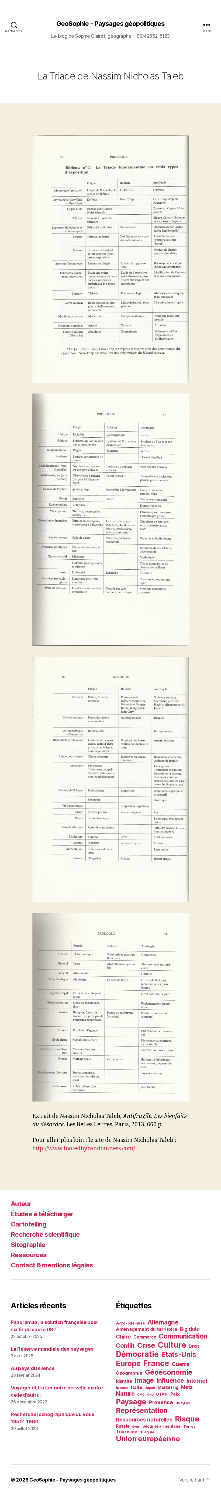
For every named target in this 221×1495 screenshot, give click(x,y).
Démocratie (137, 1354)
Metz (187, 1387)
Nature (125, 1393)
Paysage (131, 1401)
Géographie (129, 1373)
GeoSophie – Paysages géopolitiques (72, 1480)
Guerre (180, 1364)
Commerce (144, 1337)
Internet (197, 1380)
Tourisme (126, 1431)
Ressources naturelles (144, 1419)
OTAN (162, 1394)
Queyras (182, 1403)
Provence (161, 1402)
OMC (140, 1394)
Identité (124, 1381)
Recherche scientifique (45, 1234)
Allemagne (163, 1322)
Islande (122, 1388)
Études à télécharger (42, 1214)
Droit (194, 1346)
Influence (170, 1380)
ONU (150, 1394)
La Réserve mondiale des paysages (52, 1349)
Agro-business (130, 1323)
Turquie (147, 1432)
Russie (122, 1426)
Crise (146, 1345)
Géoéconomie (168, 1372)
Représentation (142, 1410)
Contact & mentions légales (52, 1265)
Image (144, 1380)
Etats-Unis (178, 1354)
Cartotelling (28, 1224)
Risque (187, 1418)
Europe (128, 1363)
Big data (190, 1329)
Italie (136, 1387)
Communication (183, 1336)
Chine (123, 1336)
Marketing (168, 1387)
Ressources (29, 1255)
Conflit (125, 1345)
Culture (172, 1345)
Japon (150, 1388)
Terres (189, 1426)
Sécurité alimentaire (161, 1426)
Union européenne (148, 1438)
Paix (175, 1394)
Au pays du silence (32, 1368)
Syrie (136, 1426)
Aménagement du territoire (146, 1329)
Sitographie (28, 1245)
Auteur (21, 1204)
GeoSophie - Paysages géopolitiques (110, 23)
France (156, 1363)
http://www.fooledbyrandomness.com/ (83, 1148)
